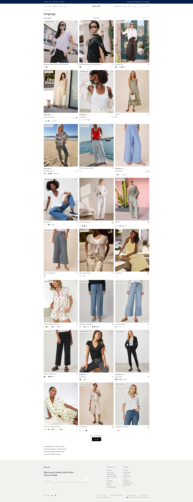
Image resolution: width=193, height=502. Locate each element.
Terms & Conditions (117, 495)
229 (123, 374)
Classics (61, 6)
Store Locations (127, 485)
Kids (50, 1)
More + (124, 67)
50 (52, 168)
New (46, 6)
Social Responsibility (128, 483)
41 (87, 374)
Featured (55, 6)
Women (46, 1)
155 (88, 114)
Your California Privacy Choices (138, 497)
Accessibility (110, 481)
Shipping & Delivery (111, 474)
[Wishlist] (146, 6)
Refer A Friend (126, 476)
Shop (50, 6)
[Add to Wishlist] (76, 22)
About (124, 6)
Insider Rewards (117, 6)
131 (52, 114)
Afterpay (109, 483)
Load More (96, 439)
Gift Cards (109, 485)
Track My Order (110, 472)
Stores (129, 6)
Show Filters (47, 18)
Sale (65, 6)
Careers (125, 478)
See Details (147, 1)
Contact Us (109, 470)
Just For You (126, 474)
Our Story (125, 470)
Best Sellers (55, 1)
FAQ (108, 478)
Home (45, 10)
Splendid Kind (126, 481)
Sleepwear (62, 1)
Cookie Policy (144, 495)
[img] (44, 114)
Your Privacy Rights (111, 487)
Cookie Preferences (103, 497)
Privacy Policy (131, 495)
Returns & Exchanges (112, 476)
